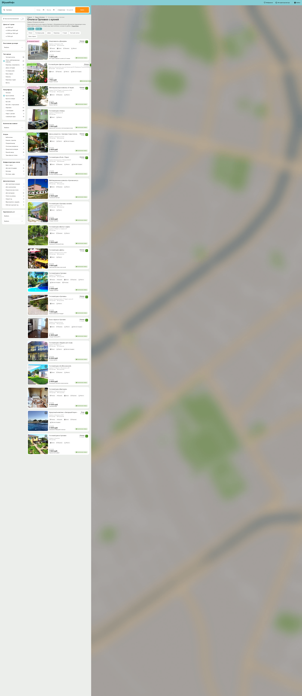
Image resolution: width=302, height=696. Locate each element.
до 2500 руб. (9, 27)
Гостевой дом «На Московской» (60, 366)
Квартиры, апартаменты (15, 65)
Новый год (15, 199)
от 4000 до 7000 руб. (12, 33)
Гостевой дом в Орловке (57, 273)
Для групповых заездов (15, 184)
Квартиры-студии (15, 80)
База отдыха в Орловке (57, 320)
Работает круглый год (15, 205)
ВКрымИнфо (8, 2)
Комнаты (15, 77)
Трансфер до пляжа (15, 155)
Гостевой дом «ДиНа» (56, 250)
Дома (49, 33)
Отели (30, 33)
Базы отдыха (15, 74)
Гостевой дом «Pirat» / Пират (59, 157)
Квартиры (57, 33)
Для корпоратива (15, 187)
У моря (65, 33)
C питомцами (15, 110)
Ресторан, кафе (15, 174)
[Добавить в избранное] (46, 41)
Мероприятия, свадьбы (15, 202)
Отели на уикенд (15, 196)
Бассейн (15, 101)
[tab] (35, 58)
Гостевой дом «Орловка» (58, 296)
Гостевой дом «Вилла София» (59, 227)
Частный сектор (15, 57)
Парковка (15, 107)
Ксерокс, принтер (15, 140)
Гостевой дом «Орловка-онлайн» (60, 204)
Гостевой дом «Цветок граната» (60, 64)
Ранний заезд (15, 152)
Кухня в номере (15, 98)
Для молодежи (15, 193)
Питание (15, 92)
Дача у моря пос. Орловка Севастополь (63, 134)
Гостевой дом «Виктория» (58, 389)
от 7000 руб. (9, 36)
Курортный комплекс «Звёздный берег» (63, 412)
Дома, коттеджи (15, 68)
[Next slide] (46, 50)
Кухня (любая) (15, 95)
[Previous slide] (30, 50)
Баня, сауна (15, 165)
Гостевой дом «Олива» (57, 111)
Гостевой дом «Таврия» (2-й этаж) (60, 343)
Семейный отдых (15, 116)
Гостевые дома (15, 71)
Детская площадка (15, 168)
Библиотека (15, 137)
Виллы (15, 83)
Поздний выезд (15, 143)
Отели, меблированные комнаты (15, 61)
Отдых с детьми (15, 113)
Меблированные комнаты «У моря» (61, 88)
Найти (82, 10)
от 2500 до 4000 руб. (12, 30)
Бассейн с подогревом (15, 104)
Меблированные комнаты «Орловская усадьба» (66, 180)
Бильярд (15, 171)
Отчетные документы (15, 146)
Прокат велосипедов (15, 149)
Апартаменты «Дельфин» (58, 41)
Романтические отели (15, 190)
